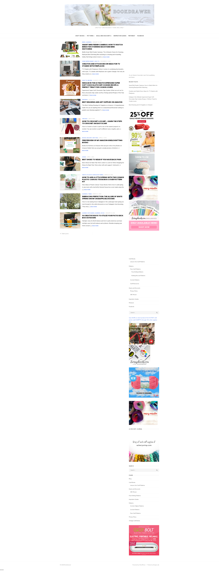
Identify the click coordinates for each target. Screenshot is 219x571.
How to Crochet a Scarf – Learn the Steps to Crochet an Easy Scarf (102, 122)
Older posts (65, 233)
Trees (90, 194)
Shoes (84, 157)
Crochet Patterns (134, 280)
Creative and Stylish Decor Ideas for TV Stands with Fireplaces (101, 65)
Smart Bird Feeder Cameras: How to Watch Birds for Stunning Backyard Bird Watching (102, 46)
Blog (130, 479)
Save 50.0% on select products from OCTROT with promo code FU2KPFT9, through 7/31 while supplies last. (143, 320)
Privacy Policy (134, 291)
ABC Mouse (133, 294)
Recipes (90, 80)
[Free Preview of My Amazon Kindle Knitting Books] (70, 145)
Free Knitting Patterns (137, 272)
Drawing (85, 99)
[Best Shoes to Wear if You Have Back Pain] (70, 163)
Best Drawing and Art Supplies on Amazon (102, 102)
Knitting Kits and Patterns (138, 275)
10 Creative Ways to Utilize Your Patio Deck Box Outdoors (102, 216)
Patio (102, 213)
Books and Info (87, 137)
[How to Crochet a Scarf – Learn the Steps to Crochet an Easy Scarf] (70, 126)
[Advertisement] (143, 60)
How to (97, 61)
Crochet (85, 118)
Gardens (88, 42)
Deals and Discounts (103, 36)
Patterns (90, 36)
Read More (106, 57)
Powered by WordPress (139, 565)
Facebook (140, 36)
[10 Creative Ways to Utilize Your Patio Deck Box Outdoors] (70, 220)
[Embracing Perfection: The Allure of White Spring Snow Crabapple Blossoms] (70, 201)
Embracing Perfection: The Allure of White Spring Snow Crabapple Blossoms (102, 197)
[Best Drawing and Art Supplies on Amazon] (70, 107)
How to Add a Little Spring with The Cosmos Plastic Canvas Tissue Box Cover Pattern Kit (103, 179)
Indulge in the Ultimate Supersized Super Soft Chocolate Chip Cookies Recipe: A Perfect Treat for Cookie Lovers (101, 85)
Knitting (95, 137)
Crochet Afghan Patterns (137, 506)
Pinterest (131, 36)
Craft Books (79, 36)
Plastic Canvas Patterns (95, 174)
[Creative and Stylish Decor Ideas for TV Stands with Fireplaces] (70, 69)
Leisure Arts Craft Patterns (137, 262)
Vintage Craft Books (134, 521)
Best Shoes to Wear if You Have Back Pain (101, 159)
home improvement (88, 61)
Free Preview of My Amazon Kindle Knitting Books (102, 141)
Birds (83, 42)
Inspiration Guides (120, 36)
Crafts (84, 174)
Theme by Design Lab (153, 565)
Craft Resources (134, 283)
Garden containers (88, 213)
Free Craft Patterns (135, 269)
